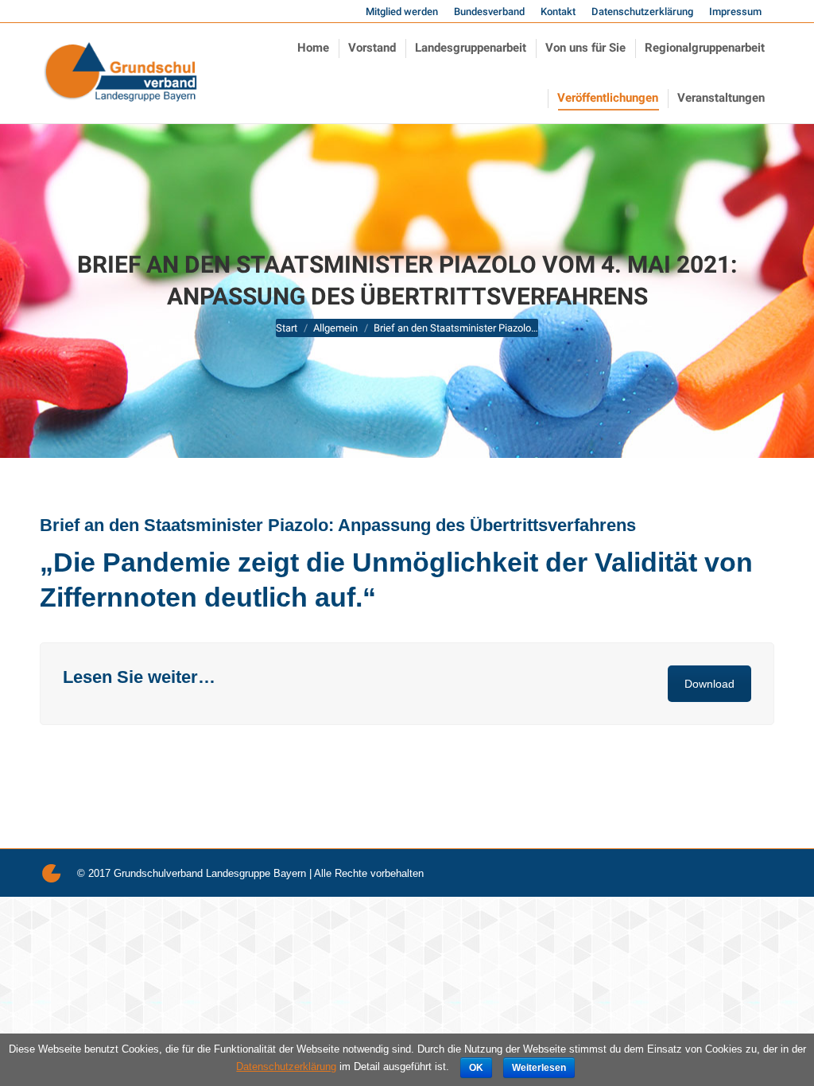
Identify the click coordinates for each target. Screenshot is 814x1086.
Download (709, 683)
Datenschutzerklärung (286, 1066)
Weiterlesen (539, 1067)
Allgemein (335, 328)
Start (286, 328)
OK (476, 1067)
